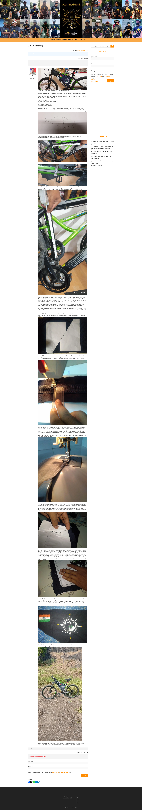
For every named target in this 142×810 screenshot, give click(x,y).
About (67, 807)
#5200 (86, 65)
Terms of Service (64, 772)
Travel (64, 39)
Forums (82, 39)
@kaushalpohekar (71, 744)
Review (58, 39)
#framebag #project (83, 50)
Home (53, 39)
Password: (30, 766)
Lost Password (94, 81)
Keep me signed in (33, 771)
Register (93, 79)
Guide (76, 39)
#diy (78, 50)
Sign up (78, 800)
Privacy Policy (55, 772)
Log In (84, 775)
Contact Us (74, 807)
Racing (70, 39)
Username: (30, 761)
